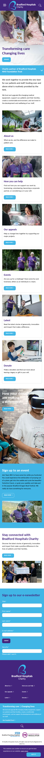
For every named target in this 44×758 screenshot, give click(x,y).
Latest (22, 316)
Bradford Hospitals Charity (22, 5)
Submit (6, 640)
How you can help (22, 179)
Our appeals (22, 225)
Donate (6, 59)
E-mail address (8, 631)
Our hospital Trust (8, 720)
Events (22, 270)
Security (5, 647)
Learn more (24, 751)
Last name (6, 621)
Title (4, 601)
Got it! (33, 754)
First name (6, 611)
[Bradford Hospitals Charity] (22, 666)
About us (22, 132)
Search (40, 5)
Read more (7, 409)
